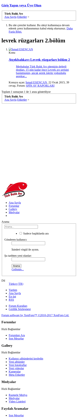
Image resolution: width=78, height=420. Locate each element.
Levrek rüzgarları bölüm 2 (39, 60)
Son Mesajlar (16, 338)
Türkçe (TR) (16, 283)
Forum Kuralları (18, 305)
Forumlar (14, 205)
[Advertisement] (39, 142)
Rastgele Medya (18, 395)
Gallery (13, 209)
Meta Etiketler (17, 374)
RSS (11, 299)
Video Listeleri (17, 401)
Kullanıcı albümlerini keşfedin (26, 358)
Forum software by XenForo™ (35, 315)
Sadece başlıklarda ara (35, 233)
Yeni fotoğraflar (18, 365)
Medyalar (14, 212)
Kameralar (15, 371)
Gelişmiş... (18, 269)
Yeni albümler (17, 361)
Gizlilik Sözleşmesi (20, 309)
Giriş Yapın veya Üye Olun (21, 5)
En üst (12, 296)
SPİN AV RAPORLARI (40, 85)
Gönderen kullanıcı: (15, 239)
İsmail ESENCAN (36, 82)
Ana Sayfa (15, 202)
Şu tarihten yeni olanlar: (18, 255)
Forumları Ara (17, 335)
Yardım (13, 289)
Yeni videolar (16, 368)
